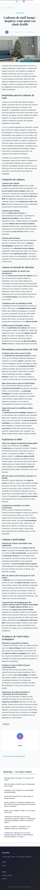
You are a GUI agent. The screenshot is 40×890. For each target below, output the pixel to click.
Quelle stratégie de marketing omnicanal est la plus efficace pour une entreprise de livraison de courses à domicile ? (20, 804)
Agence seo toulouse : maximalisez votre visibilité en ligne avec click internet (17, 827)
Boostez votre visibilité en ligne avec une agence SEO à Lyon (19, 811)
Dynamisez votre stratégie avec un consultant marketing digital (19, 791)
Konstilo (5, 852)
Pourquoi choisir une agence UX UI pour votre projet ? (19, 779)
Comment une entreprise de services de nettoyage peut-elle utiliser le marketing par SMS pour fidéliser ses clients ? (18, 835)
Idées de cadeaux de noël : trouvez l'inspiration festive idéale (19, 785)
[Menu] (24, 1)
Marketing (10, 7)
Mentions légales (7, 875)
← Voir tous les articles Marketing (13, 756)
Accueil (4, 7)
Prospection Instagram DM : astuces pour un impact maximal (18, 797)
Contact (4, 878)
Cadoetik (5, 127)
